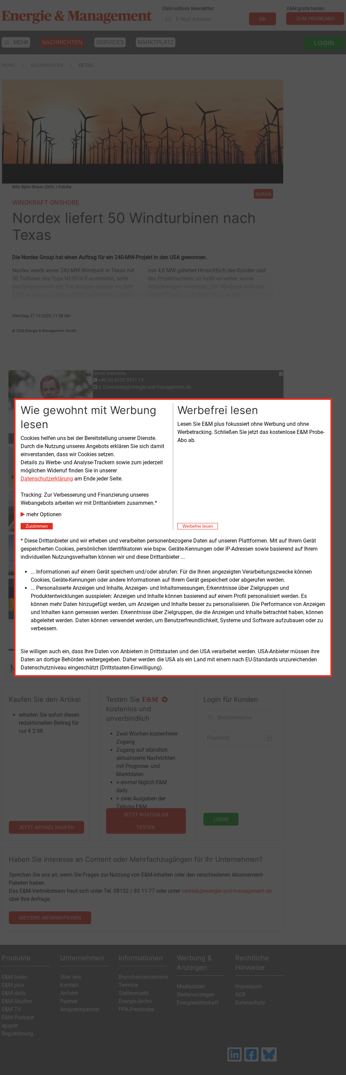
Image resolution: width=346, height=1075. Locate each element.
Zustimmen (36, 526)
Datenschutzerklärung (47, 478)
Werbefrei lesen (198, 526)
